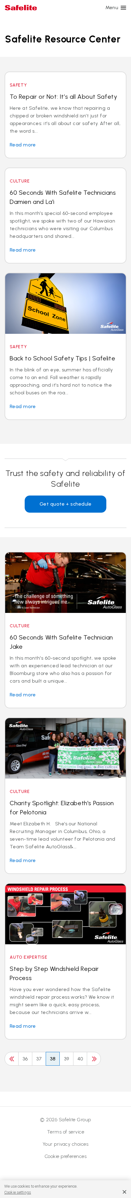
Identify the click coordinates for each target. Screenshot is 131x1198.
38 (53, 1059)
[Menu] (123, 7)
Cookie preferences (65, 1156)
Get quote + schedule (66, 504)
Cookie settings (17, 1192)
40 (80, 1059)
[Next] (94, 1059)
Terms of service (65, 1132)
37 (39, 1059)
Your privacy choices (66, 1144)
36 (25, 1059)
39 (66, 1059)
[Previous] (12, 1059)
